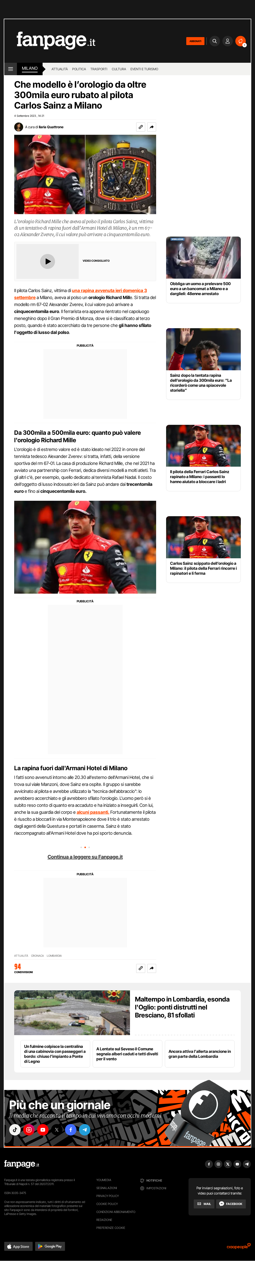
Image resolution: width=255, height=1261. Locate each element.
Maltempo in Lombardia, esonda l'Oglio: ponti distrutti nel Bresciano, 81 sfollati (182, 1007)
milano (30, 68)
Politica (79, 69)
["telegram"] (84, 1129)
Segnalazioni (106, 1188)
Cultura (119, 69)
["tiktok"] (15, 1129)
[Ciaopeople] (239, 1248)
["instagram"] (29, 1129)
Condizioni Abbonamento (115, 1212)
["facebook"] (70, 1129)
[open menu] (10, 69)
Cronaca (37, 955)
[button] (151, 127)
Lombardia (54, 955)
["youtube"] (43, 1129)
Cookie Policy (107, 1204)
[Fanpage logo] (49, 41)
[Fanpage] (21, 1164)
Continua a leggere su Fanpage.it (85, 857)
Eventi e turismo (144, 69)
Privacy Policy (107, 1196)
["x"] (57, 1129)
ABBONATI (195, 41)
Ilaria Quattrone (51, 127)
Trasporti (98, 69)
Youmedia (103, 1180)
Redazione (104, 1220)
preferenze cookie (110, 1228)
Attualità (60, 69)
